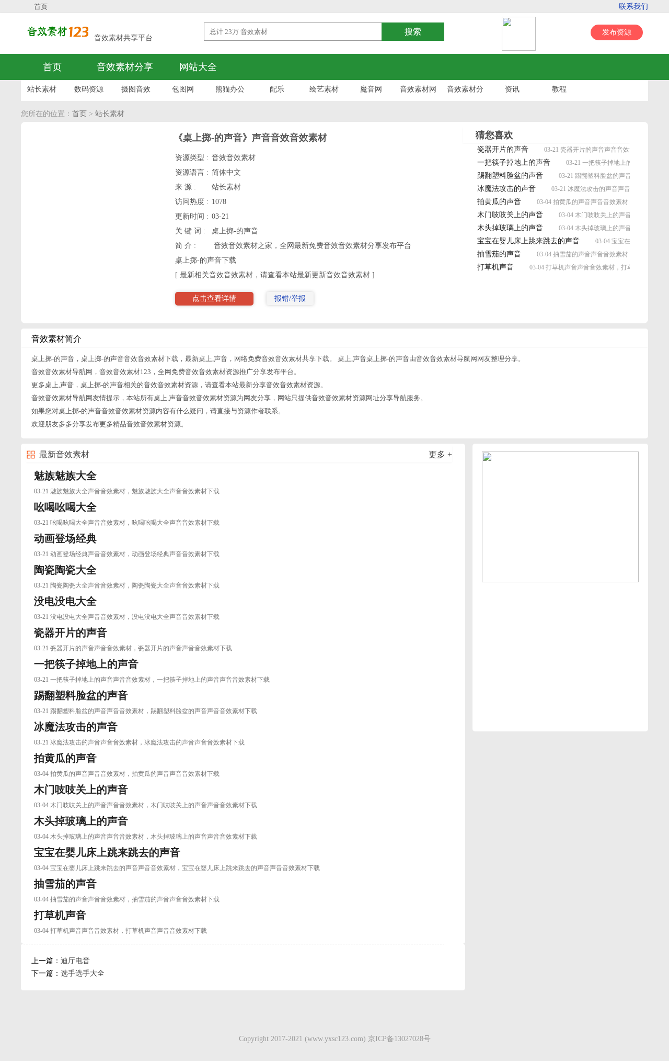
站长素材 (41, 89)
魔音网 (371, 89)
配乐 (277, 89)
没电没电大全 (65, 601)
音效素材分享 (125, 67)
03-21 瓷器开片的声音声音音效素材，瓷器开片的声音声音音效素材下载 (133, 648)
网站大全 (198, 67)
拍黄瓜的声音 (499, 202)
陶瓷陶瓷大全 (65, 569)
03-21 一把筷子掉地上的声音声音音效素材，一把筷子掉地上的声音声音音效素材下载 (152, 679)
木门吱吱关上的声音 (510, 215)
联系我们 (633, 6)
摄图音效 (136, 89)
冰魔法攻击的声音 (506, 189)
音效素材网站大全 (418, 91)
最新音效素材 (64, 454)
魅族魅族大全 (65, 475)
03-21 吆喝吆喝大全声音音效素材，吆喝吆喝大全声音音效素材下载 (127, 522)
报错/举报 (290, 298)
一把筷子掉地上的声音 (513, 162)
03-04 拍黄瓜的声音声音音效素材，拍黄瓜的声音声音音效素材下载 (127, 773)
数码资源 (88, 89)
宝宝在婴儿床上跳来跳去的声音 (528, 241)
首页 (41, 6)
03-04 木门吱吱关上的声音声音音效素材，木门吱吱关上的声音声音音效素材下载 (145, 805)
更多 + (440, 454)
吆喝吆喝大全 (65, 507)
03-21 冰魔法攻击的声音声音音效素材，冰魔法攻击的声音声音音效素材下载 (139, 742)
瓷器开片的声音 (502, 149)
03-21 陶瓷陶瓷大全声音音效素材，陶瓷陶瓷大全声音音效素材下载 (127, 585)
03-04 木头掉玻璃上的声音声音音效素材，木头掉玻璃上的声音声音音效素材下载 (145, 836)
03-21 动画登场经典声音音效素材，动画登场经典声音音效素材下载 (127, 554)
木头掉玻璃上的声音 (510, 228)
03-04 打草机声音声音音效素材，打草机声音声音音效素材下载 (120, 930)
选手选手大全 (83, 973)
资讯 (512, 89)
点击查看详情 (214, 298)
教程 (559, 89)
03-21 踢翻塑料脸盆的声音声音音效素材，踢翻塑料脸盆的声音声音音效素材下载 (145, 711)
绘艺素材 (324, 89)
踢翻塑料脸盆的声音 (510, 175)
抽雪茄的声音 (499, 254)
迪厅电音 (75, 961)
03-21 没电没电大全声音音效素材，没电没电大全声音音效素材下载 (127, 616)
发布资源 (616, 32)
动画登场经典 (65, 538)
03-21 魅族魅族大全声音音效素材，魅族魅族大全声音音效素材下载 (127, 491)
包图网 (183, 89)
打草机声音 (495, 267)
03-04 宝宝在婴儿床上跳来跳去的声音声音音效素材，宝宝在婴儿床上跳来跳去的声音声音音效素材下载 (177, 868)
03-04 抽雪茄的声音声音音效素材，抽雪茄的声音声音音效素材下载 (127, 899)
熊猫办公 (230, 89)
